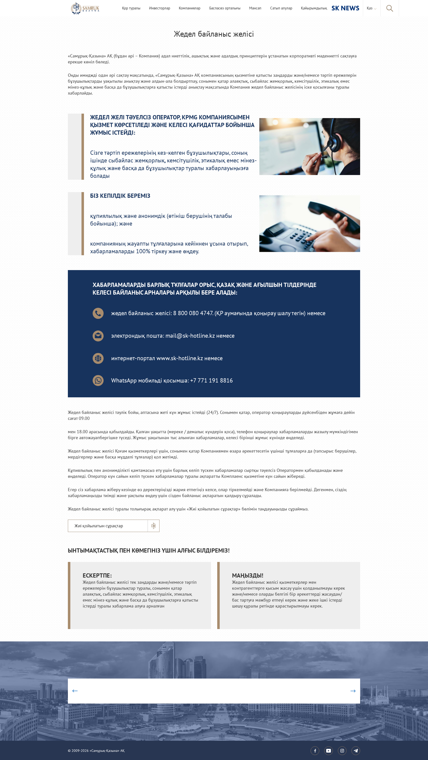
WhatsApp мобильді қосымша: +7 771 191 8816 (172, 380)
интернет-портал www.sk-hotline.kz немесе (167, 358)
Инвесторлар (159, 8)
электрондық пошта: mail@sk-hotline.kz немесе (173, 335)
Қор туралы (131, 8)
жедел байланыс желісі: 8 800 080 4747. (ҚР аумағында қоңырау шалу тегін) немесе (218, 313)
